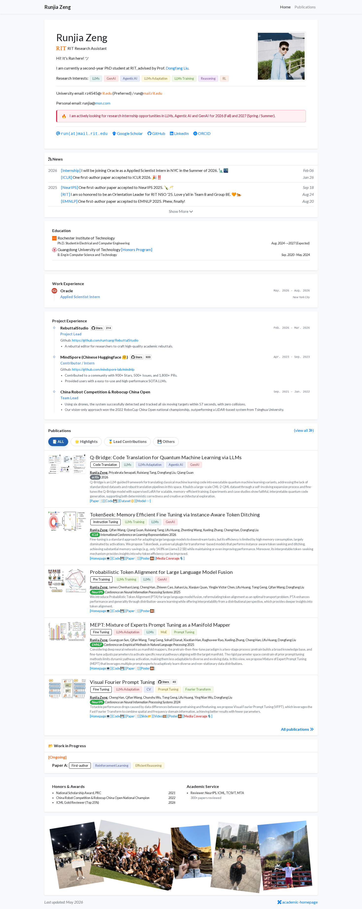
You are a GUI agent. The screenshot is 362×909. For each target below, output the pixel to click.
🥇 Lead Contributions (127, 441)
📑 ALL (58, 441)
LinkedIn (181, 133)
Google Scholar (130, 133)
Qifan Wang (117, 530)
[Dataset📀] (126, 501)
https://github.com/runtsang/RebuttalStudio (105, 340)
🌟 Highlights (86, 441)
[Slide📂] (146, 716)
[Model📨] (143, 501)
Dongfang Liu (177, 68)
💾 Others (166, 441)
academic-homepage (299, 902)
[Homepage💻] (100, 558)
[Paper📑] (97, 501)
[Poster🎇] (147, 558)
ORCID (204, 133)
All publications (295, 729)
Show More (179, 211)
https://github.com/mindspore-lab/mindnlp (103, 369)
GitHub (158, 133)
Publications (305, 6)
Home (285, 6)
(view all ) (304, 430)
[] (169, 558)
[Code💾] (111, 501)
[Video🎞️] (160, 716)
